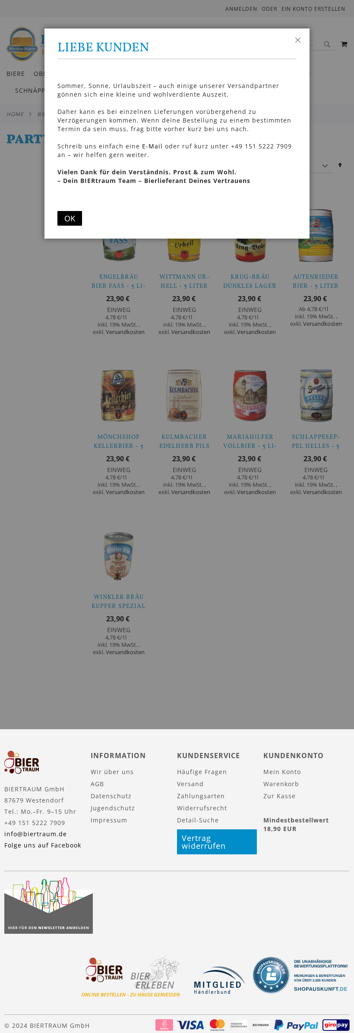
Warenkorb (281, 784)
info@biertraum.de (35, 834)
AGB (97, 784)
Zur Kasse (279, 796)
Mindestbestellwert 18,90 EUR (296, 824)
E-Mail (152, 146)
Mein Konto (282, 772)
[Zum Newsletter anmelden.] (48, 931)
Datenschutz (111, 796)
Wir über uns (112, 772)
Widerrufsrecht (202, 808)
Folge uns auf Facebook (42, 845)
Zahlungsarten (201, 796)
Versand (190, 784)
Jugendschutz (113, 808)
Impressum (109, 820)
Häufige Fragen (202, 772)
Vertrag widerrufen (204, 842)
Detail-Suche (198, 820)
